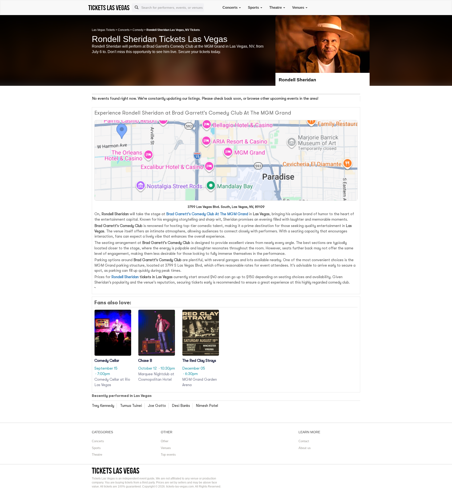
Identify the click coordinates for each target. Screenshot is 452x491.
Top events (168, 454)
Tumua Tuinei (131, 406)
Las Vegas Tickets (103, 30)
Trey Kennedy (103, 406)
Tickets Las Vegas (115, 470)
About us (305, 448)
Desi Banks (181, 406)
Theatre (276, 7)
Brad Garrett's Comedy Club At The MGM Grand (207, 214)
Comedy (138, 30)
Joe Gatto (157, 406)
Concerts (230, 7)
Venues (298, 7)
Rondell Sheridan (125, 277)
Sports (254, 7)
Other (164, 441)
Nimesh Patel (207, 406)
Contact (304, 441)
